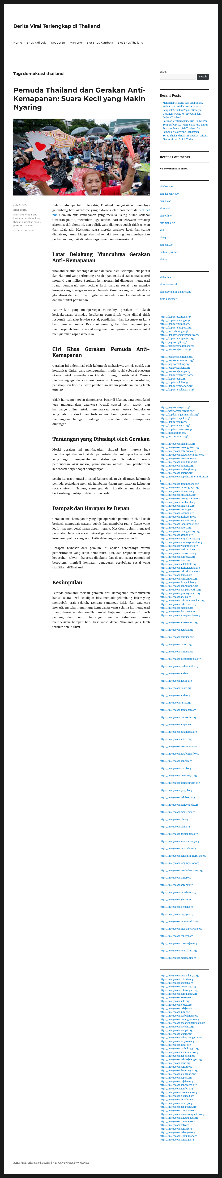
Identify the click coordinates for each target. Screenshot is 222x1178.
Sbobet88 (58, 42)
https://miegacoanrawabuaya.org (178, 775)
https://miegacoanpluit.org (175, 826)
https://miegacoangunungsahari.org (180, 593)
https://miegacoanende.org (175, 673)
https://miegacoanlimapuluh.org (178, 582)
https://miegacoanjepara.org (176, 1034)
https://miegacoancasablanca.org (178, 1092)
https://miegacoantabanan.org (177, 513)
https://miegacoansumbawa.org (177, 556)
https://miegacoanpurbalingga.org (179, 1015)
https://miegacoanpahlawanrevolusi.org (182, 600)
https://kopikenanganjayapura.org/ (179, 335)
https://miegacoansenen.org (176, 739)
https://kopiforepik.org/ (173, 378)
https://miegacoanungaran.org (177, 1041)
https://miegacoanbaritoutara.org (178, 549)
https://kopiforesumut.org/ (175, 324)
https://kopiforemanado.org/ (176, 429)
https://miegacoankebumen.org (177, 1055)
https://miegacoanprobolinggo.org (179, 1048)
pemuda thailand (23, 225)
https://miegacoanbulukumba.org (178, 462)
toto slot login (167, 223)
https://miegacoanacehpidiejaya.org (180, 567)
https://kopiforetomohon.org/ (177, 386)
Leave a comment (23, 230)
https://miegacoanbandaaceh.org (178, 1085)
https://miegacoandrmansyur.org (178, 611)
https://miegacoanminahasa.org (178, 892)
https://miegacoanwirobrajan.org (178, 943)
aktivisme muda (22, 214)
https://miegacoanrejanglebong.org (180, 531)
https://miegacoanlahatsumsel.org (179, 1117)
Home (17, 42)
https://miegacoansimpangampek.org (181, 542)
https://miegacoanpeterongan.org (179, 990)
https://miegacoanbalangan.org (177, 1132)
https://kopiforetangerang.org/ (177, 338)
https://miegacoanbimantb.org (177, 491)
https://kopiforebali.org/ (173, 422)
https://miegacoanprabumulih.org (179, 666)
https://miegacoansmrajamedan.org (180, 615)
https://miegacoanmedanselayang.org (181, 928)
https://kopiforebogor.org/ (175, 425)
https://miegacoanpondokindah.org (180, 782)
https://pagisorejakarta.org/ (175, 349)
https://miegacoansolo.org (175, 1001)
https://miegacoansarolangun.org (179, 578)
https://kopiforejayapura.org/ (176, 327)
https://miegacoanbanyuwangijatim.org (182, 1114)
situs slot (165, 208)
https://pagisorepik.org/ (173, 342)
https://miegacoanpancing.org (177, 1139)
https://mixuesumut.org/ (174, 436)
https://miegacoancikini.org (175, 768)
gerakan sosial (32, 221)
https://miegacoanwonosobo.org (178, 717)
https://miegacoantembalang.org (178, 950)
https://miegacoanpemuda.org (177, 637)
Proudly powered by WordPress (72, 1162)
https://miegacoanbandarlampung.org (181, 870)
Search (163, 71)
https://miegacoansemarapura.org (179, 1052)
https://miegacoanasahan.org (176, 535)
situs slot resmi (168, 284)
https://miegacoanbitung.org (176, 1103)
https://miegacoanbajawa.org (176, 473)
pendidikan (20, 209)
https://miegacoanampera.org (176, 724)
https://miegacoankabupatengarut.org (181, 1037)
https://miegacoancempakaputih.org (180, 589)
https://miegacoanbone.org (175, 1063)
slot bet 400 (166, 244)
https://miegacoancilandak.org (177, 1095)
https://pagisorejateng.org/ (175, 371)
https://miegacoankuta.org (175, 1012)
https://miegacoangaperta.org (176, 936)
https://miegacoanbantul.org (176, 1128)
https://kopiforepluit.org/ (174, 382)
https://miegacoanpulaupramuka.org (180, 658)
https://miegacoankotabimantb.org (179, 753)
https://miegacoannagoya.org (176, 914)
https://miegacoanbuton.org (175, 527)
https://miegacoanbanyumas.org (178, 458)
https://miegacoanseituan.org (176, 982)
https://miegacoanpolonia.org (176, 979)
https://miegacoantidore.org (175, 688)
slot (162, 230)
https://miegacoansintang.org (176, 651)
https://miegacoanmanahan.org (177, 443)
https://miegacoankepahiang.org (178, 1106)
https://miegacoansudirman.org (178, 1074)
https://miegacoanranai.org (175, 702)
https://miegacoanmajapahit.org (178, 957)
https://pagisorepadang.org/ (175, 367)
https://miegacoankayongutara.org (179, 447)
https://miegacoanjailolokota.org (178, 564)
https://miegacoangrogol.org (176, 790)
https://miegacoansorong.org (176, 885)
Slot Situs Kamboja (100, 42)
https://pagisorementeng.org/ (176, 356)
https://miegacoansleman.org (176, 906)
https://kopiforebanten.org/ (175, 316)
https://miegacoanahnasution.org (179, 622)
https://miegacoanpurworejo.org (178, 553)
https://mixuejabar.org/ (173, 432)
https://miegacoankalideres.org (177, 797)
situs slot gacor (168, 299)
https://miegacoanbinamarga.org (178, 731)
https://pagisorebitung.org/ (175, 364)
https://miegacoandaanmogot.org (179, 1070)
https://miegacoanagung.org (176, 680)
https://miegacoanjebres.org (176, 1004)
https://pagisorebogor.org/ (175, 407)
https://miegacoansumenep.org (177, 1121)
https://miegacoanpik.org (174, 819)
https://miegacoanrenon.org (176, 644)
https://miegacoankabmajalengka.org (181, 1059)
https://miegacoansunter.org (176, 1066)
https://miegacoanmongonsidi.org (179, 921)
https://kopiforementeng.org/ (176, 375)
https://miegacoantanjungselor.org (179, 863)
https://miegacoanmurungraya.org (179, 487)
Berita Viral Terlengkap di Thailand (56, 26)
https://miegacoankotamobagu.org (179, 483)
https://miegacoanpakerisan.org (178, 604)
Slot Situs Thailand (130, 42)
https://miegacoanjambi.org (175, 877)
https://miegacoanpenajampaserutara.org (183, 855)
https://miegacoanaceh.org (175, 695)
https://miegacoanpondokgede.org (179, 804)
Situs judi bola (36, 42)
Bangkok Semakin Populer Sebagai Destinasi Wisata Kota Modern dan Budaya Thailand (182, 114)
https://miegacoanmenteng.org (177, 812)
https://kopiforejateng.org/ (175, 320)
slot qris (164, 237)
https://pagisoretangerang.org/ (177, 411)
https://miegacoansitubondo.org (178, 1110)
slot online (166, 215)
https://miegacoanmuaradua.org (178, 848)
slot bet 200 (166, 186)
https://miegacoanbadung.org (176, 509)
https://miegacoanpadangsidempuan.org (182, 1023)
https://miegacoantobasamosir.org (179, 524)
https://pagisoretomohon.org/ (177, 360)
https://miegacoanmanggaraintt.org (180, 498)
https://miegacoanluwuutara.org (178, 520)
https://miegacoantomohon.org (177, 1099)
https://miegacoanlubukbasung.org (179, 841)
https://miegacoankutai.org (175, 560)
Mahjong (76, 42)
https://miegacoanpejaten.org (176, 1081)
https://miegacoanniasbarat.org (177, 502)
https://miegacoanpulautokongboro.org (182, 454)
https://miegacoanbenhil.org (176, 761)
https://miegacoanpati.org (174, 1125)
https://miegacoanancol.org (175, 597)
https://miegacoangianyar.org (176, 899)
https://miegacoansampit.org (176, 1030)
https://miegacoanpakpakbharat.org (180, 571)
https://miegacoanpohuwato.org (178, 451)
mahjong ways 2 (169, 252)
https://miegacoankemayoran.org (178, 746)
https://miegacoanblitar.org (175, 1044)
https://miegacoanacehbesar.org (178, 516)
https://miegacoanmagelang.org (178, 986)
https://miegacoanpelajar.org (176, 1008)
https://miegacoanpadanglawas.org (179, 1019)
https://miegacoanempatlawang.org (180, 538)
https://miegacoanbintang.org (177, 465)
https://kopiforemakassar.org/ (177, 389)
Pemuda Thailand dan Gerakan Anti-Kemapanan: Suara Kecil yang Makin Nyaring (79, 98)
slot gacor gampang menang (175, 291)
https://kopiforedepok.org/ (175, 418)
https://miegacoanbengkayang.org (179, 586)
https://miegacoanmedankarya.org (179, 975)
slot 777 (164, 259)
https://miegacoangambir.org (176, 1088)
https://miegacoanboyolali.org (177, 1026)
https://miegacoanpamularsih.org (179, 993)
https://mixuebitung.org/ (174, 331)
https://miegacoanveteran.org (176, 997)
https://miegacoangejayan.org (176, 629)
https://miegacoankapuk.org (176, 1077)
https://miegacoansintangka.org (178, 469)
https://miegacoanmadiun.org (176, 607)
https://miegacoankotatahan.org (178, 710)
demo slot (165, 201)
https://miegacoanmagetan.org (177, 505)
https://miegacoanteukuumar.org (178, 1136)
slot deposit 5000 (169, 193)
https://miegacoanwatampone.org (179, 545)
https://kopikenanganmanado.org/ (179, 414)
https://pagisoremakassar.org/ (177, 345)
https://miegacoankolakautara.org (179, 833)
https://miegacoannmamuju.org (178, 494)
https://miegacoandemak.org (176, 575)
